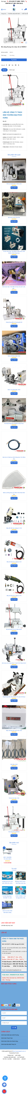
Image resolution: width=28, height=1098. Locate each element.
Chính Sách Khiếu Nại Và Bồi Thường (10, 1035)
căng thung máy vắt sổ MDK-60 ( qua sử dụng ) (14, 696)
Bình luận (12, 70)
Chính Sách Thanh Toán (7, 1038)
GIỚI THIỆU (18, 1055)
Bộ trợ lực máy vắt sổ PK (14, 217)
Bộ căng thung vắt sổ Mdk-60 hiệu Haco (14, 423)
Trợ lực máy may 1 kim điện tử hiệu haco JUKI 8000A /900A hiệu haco (14, 252)
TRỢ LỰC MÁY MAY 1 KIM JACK (14, 184)
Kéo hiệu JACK (14, 764)
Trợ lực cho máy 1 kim (14, 798)
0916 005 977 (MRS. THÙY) (17, 1)
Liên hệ (14, 59)
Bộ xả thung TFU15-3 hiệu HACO (14, 629)
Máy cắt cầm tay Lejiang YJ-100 (14, 528)
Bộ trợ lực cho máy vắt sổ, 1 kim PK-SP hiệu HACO (14, 663)
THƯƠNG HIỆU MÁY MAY (14, 13)
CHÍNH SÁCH (5, 1032)
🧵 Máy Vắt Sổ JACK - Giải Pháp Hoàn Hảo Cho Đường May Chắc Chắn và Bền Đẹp (20, 882)
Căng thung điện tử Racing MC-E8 (14, 322)
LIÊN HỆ (23, 1059)
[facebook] (14, 5)
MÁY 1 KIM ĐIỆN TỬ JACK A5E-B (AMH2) (7, 858)
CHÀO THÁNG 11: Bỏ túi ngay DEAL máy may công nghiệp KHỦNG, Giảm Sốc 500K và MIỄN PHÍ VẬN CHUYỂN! (21, 897)
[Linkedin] (12, 65)
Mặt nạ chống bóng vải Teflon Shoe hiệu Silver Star (14, 493)
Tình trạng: (4, 55)
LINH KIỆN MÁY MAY (8, 923)
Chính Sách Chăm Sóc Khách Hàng (9, 1041)
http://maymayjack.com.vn (19, 1051)
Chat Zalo (5, 1078)
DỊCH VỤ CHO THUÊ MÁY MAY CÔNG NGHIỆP (7, 911)
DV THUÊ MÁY (21, 1057)
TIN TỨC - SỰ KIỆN (7, 1059)
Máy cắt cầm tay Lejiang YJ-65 (14, 562)
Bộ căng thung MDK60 (14, 831)
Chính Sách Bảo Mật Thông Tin (8, 1044)
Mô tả (4, 70)
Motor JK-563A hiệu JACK (14, 389)
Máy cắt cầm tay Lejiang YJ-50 (14, 595)
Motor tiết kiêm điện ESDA (14, 356)
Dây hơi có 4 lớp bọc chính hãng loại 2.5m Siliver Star (14, 458)
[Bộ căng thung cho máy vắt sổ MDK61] (14, 9)
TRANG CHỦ (10, 1055)
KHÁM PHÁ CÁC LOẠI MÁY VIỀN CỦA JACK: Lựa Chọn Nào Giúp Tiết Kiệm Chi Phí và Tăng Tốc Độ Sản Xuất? (7, 882)
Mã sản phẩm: (4, 52)
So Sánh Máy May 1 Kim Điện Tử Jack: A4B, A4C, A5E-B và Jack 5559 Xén (7, 897)
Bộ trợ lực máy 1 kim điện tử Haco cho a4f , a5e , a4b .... (14, 287)
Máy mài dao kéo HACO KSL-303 (14, 730)
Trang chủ (3, 13)
